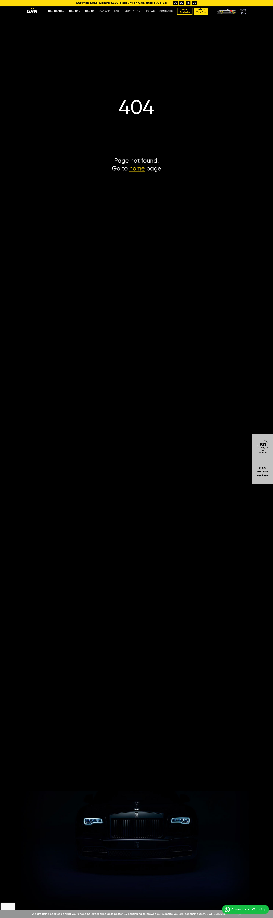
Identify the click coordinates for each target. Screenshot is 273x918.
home (137, 169)
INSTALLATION (132, 11)
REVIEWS (149, 11)
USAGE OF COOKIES (212, 914)
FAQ (116, 11)
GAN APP (104, 11)
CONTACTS (165, 11)
